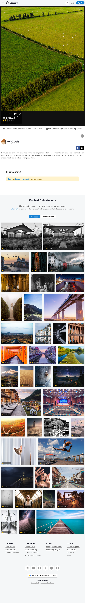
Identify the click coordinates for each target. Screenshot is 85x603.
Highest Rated (48, 216)
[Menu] (2, 3)
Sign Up (80, 3)
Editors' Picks (30, 546)
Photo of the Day (31, 549)
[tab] (34, 216)
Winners (7, 129)
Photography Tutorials (54, 546)
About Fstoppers (73, 546)
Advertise (70, 552)
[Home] (12, 3)
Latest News (10, 546)
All (34, 216)
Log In (72, 3)
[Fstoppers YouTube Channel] (33, 568)
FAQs (69, 555)
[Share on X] (82, 148)
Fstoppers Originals (12, 552)
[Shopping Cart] (67, 3)
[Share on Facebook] (78, 148)
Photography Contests (33, 555)
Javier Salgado (13, 141)
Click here (14, 209)
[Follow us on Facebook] (39, 568)
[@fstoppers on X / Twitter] (45, 568)
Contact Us (71, 549)
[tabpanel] (42, 379)
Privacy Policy (35, 583)
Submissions (67, 129)
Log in (10, 179)
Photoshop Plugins (53, 549)
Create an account (22, 179)
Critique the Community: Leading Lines (27, 129)
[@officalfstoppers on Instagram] (27, 568)
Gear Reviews (10, 549)
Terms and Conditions (47, 583)
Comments (80, 129)
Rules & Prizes (53, 129)
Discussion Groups (32, 552)
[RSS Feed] (57, 568)
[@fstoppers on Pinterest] (51, 568)
